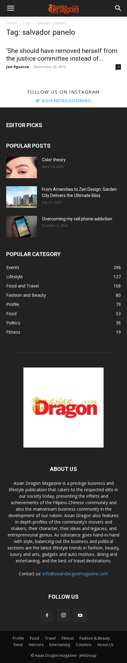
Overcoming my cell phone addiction (77, 218)
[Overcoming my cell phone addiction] (21, 226)
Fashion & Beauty (95, 638)
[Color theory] (21, 167)
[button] (10, 8)
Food (34, 638)
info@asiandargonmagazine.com (75, 574)
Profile (18, 638)
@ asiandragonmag (63, 100)
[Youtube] (80, 615)
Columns (83, 644)
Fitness (68, 638)
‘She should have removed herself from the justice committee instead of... (61, 54)
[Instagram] (63, 615)
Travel (50, 638)
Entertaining (59, 644)
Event (18, 644)
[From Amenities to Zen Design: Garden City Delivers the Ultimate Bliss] (21, 197)
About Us (105, 644)
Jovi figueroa (17, 66)
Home (11, 23)
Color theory (54, 159)
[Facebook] (47, 615)
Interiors (36, 644)
